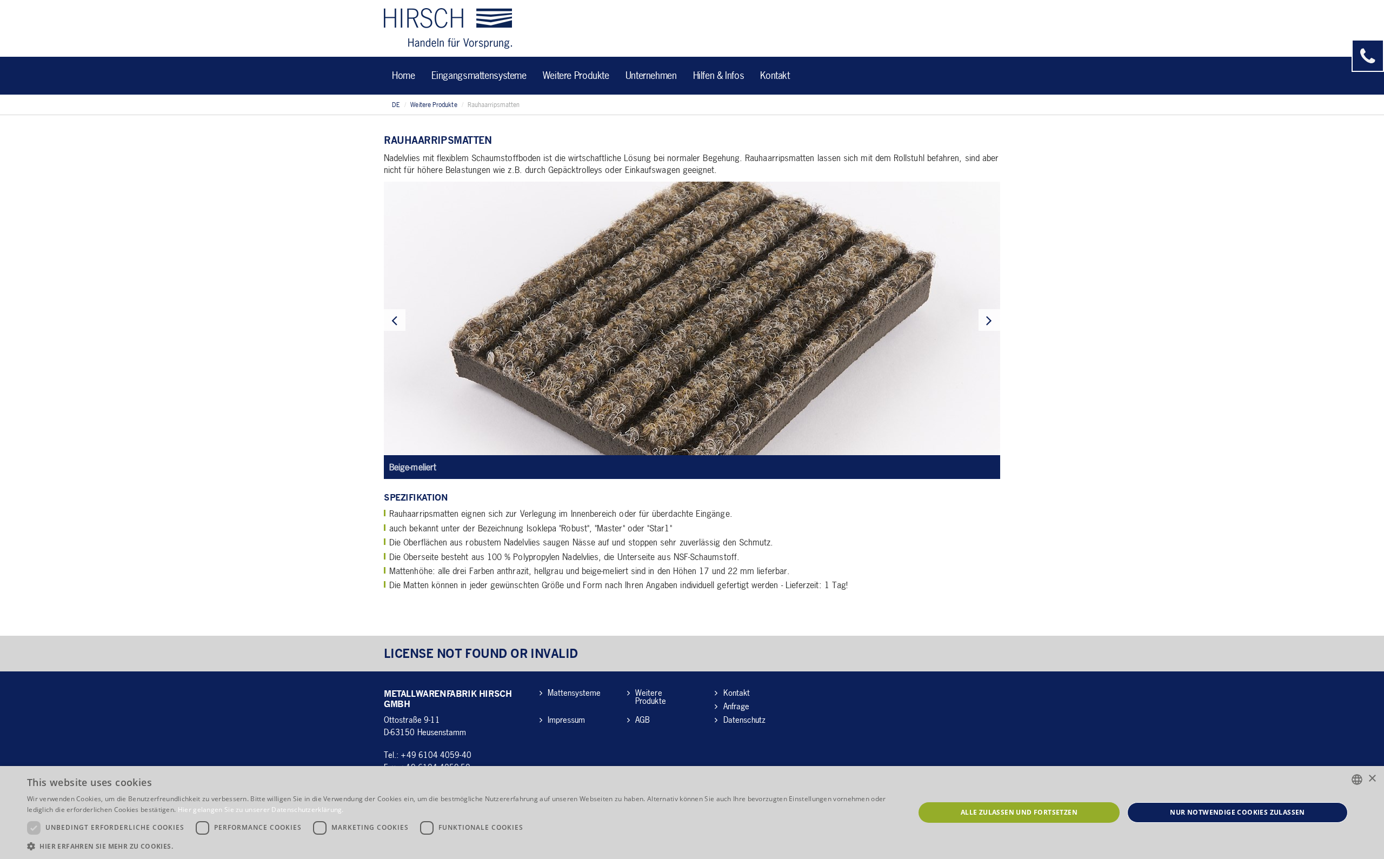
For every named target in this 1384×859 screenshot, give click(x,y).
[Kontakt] (1368, 55)
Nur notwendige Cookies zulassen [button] (1237, 812)
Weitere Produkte (576, 75)
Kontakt (774, 75)
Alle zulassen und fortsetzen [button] (1019, 812)
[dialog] (692, 812)
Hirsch (448, 28)
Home (403, 75)
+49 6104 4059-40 (436, 754)
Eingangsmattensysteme (479, 75)
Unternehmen (651, 75)
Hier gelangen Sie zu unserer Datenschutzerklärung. (261, 809)
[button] (457, 846)
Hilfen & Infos (718, 75)
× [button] (1372, 779)
